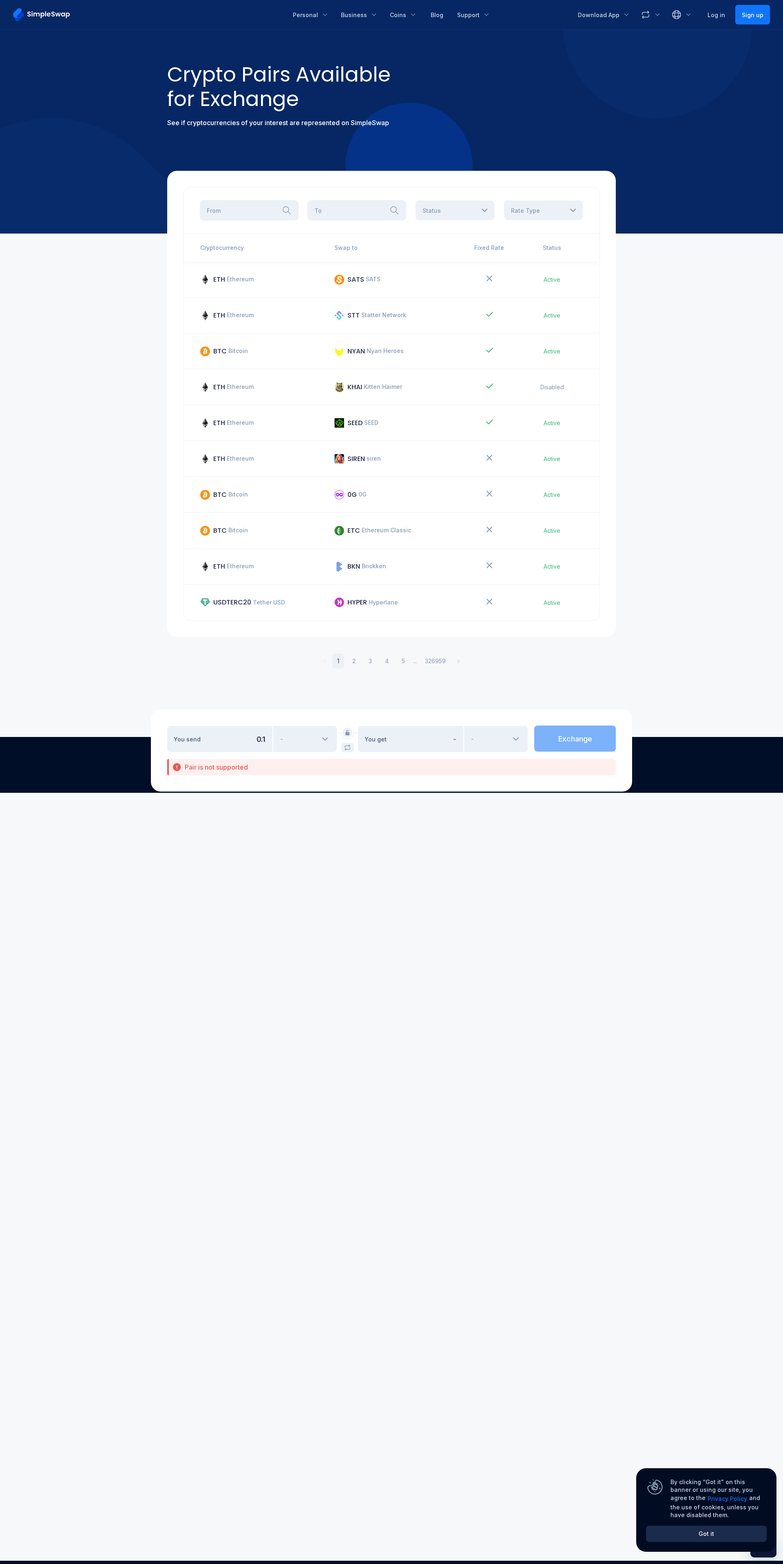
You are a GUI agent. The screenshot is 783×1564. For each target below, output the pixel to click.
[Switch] (347, 747)
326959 (435, 660)
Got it (706, 1533)
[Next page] (458, 661)
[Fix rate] (347, 732)
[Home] (147, 14)
